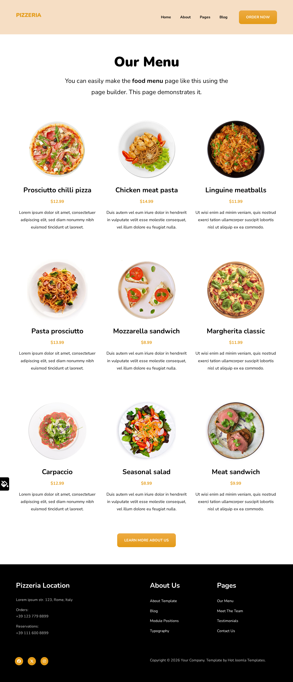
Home (166, 17)
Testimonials (227, 620)
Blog (224, 17)
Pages (205, 17)
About (185, 17)
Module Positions (164, 620)
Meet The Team (230, 611)
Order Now (258, 17)
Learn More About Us (146, 540)
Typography (159, 630)
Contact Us (226, 630)
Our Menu (225, 600)
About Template (163, 600)
